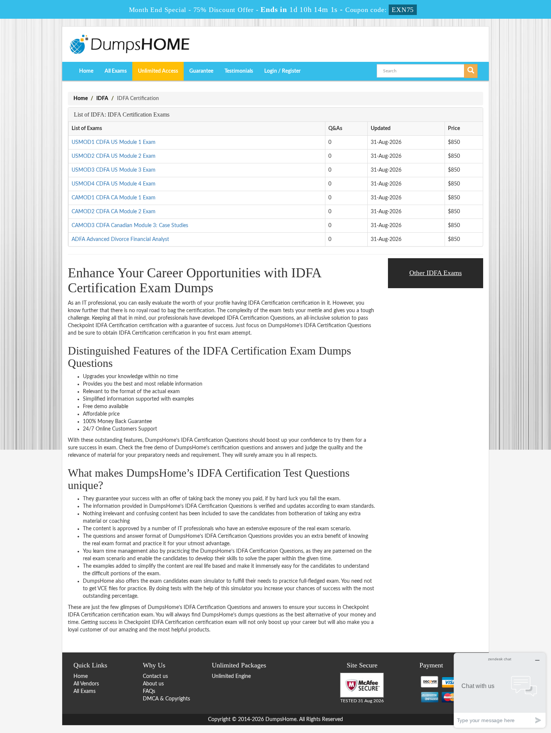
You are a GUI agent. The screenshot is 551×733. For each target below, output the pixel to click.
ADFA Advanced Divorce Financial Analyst (120, 239)
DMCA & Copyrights (166, 699)
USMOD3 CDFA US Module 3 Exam (114, 170)
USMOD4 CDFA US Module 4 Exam (114, 184)
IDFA (102, 98)
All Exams (116, 71)
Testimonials (239, 71)
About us (153, 684)
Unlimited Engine (231, 676)
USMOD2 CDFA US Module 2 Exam (114, 156)
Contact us (155, 676)
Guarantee (201, 71)
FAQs (149, 691)
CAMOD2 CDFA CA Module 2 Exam (114, 211)
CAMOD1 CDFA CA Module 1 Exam (114, 197)
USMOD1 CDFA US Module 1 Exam (114, 142)
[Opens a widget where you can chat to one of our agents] (499, 690)
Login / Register (282, 71)
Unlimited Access (158, 71)
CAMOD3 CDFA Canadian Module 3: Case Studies (130, 225)
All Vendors (86, 684)
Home (86, 71)
